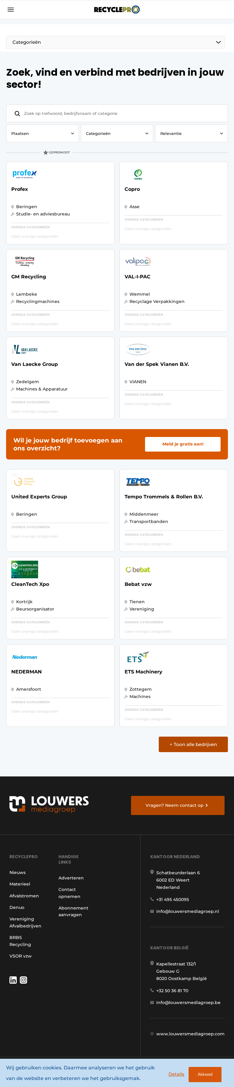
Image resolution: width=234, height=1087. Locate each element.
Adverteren (71, 878)
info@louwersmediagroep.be (188, 1002)
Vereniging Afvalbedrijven (25, 922)
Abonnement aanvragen (73, 911)
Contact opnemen (69, 893)
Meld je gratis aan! (183, 444)
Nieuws (17, 872)
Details (176, 1074)
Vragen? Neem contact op (175, 805)
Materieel (19, 884)
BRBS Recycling (20, 941)
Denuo (16, 907)
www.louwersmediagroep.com (190, 1034)
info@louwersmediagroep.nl (187, 911)
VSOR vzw (20, 956)
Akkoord (205, 1074)
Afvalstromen (24, 896)
